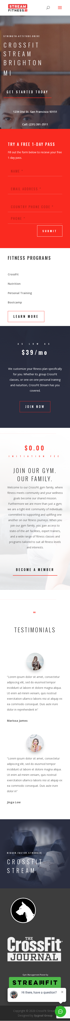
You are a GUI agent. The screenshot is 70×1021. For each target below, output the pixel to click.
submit (49, 231)
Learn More (26, 316)
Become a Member (35, 569)
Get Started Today (27, 92)
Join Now (35, 406)
